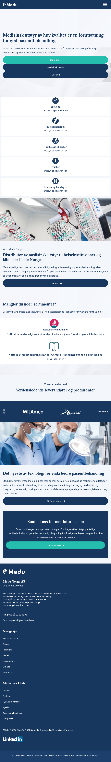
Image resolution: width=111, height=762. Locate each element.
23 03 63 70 (21, 614)
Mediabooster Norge (88, 755)
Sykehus (7, 707)
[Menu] (104, 4)
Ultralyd (6, 690)
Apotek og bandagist (13, 713)
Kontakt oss (8, 672)
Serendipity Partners (62, 730)
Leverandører (9, 661)
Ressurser (7, 649)
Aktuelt (6, 655)
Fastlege (7, 696)
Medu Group (39, 730)
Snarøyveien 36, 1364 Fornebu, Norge (34, 596)
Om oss (6, 666)
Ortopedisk (8, 718)
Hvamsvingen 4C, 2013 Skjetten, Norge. (21, 602)
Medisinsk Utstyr (10, 638)
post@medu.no (26, 620)
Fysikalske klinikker (11, 701)
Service (6, 644)
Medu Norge (27, 755)
